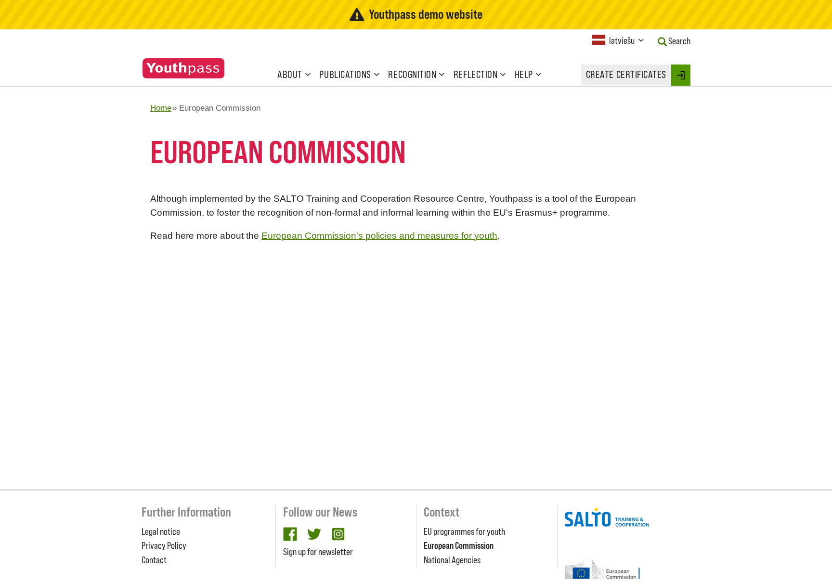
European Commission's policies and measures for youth (379, 236)
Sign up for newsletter (318, 551)
